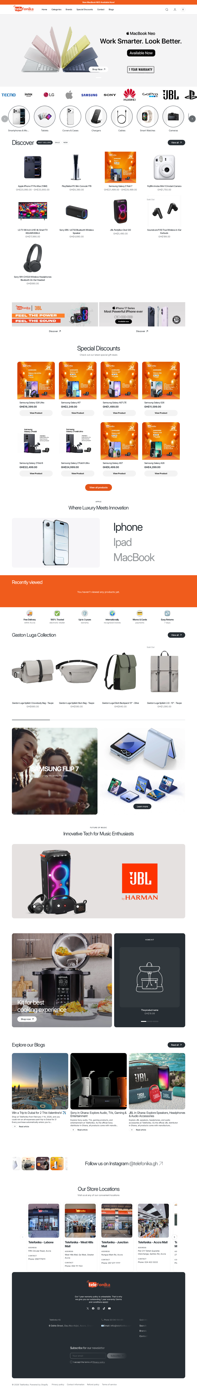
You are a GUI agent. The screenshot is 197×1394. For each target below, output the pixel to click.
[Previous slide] (22, 1237)
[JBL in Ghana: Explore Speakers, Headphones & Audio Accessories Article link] (157, 1081)
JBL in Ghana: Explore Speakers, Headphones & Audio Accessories (157, 1114)
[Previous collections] (4, 118)
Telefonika (24, 1384)
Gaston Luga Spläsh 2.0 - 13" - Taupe (164, 703)
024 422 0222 (151, 1262)
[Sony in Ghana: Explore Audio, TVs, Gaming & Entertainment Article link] (98, 1081)
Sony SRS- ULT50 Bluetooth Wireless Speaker (76, 231)
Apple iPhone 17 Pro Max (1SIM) (32, 186)
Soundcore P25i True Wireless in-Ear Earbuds (164, 231)
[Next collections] (192, 118)
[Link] (55, 314)
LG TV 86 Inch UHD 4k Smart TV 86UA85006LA (33, 231)
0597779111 (40, 1259)
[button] (167, 9)
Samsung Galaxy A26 (154, 463)
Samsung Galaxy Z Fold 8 (31, 463)
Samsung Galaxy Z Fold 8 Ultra (75, 463)
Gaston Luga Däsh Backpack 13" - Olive (120, 703)
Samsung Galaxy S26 (154, 402)
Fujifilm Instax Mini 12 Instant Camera (164, 186)
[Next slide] (174, 1237)
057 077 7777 (114, 1263)
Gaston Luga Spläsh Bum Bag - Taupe (76, 703)
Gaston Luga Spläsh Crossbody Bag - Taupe (32, 703)
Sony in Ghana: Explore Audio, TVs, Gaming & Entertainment (98, 1114)
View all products (98, 487)
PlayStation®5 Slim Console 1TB (76, 186)
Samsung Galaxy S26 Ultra (31, 402)
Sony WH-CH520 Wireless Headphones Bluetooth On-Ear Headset (33, 278)
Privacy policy (98, 1362)
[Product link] (33, 167)
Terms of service (109, 1384)
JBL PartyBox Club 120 (120, 230)
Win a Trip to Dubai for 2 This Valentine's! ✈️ (39, 1112)
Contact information (75, 1384)
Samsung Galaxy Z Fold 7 (120, 186)
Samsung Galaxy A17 (71, 402)
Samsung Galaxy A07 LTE (114, 402)
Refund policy (93, 1384)
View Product (36, 413)
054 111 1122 (77, 1266)
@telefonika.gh (143, 1163)
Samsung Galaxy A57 (113, 463)
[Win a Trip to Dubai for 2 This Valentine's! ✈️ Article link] (40, 1081)
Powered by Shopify (39, 1384)
